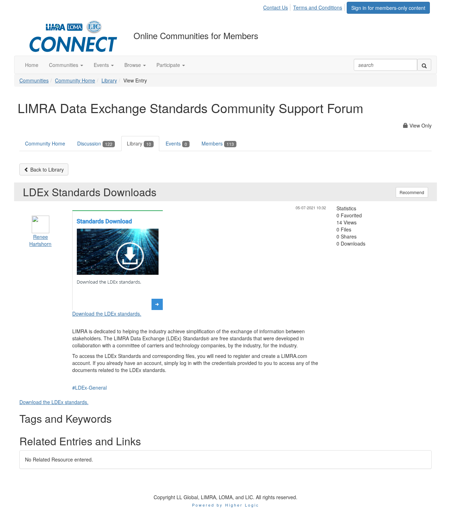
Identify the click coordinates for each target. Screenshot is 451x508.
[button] (66, 65)
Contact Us (275, 7)
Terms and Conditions (317, 7)
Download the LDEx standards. (106, 313)
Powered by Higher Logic (225, 505)
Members (218, 143)
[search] (424, 65)
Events (176, 143)
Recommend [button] (412, 192)
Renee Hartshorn (40, 240)
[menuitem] (277, 6)
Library (109, 80)
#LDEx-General (89, 387)
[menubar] (304, 6)
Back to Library (46, 169)
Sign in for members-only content (388, 7)
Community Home (75, 80)
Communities (34, 80)
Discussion (94, 143)
